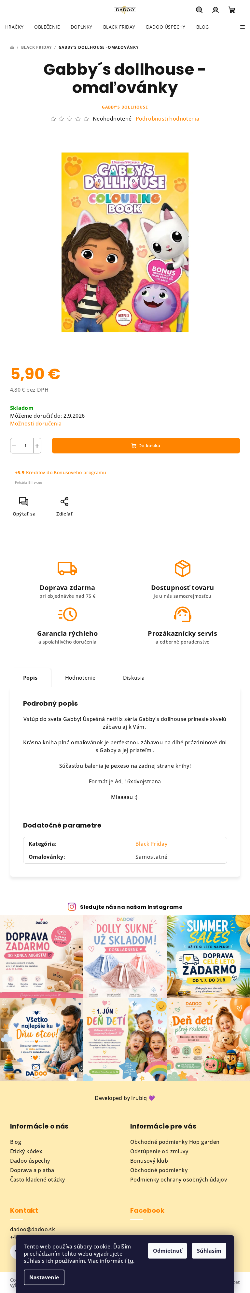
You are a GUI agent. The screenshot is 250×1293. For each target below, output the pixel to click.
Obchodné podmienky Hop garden (175, 1141)
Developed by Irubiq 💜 (125, 1098)
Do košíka (149, 445)
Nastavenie (44, 1277)
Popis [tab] (30, 677)
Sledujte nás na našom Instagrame (131, 907)
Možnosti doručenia (36, 423)
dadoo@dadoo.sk (32, 1229)
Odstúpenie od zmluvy (159, 1151)
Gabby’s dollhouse (125, 107)
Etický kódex (26, 1151)
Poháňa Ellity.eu (28, 482)
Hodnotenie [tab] (80, 677)
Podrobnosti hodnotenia (168, 118)
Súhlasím (209, 1250)
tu (130, 1260)
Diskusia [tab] (134, 677)
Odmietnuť (167, 1250)
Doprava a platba (32, 1170)
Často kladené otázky (37, 1179)
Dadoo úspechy (30, 1160)
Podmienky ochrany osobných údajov (178, 1179)
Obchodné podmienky (159, 1170)
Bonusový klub (149, 1160)
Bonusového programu (80, 472)
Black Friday (151, 843)
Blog (15, 1141)
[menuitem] (14, 27)
